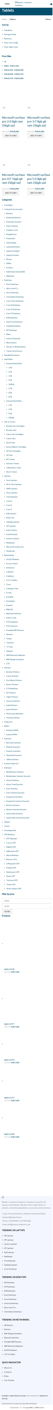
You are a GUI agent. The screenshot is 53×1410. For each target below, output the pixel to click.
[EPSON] (26, 1172)
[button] (36, 193)
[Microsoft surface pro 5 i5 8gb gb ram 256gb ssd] (39, 151)
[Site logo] (26, 4)
